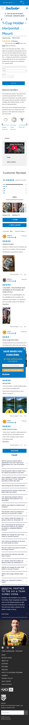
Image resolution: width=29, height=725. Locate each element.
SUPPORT (5, 664)
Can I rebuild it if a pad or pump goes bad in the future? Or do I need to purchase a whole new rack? (13, 479)
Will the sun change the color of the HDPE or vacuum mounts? (13, 535)
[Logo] (12, 8)
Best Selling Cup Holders (15, 13)
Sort (11, 231)
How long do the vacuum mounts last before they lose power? (13, 491)
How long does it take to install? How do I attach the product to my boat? (13, 471)
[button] (26, 8)
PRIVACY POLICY (7, 678)
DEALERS (5, 669)
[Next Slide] (25, 207)
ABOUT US (5, 661)
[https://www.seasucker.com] (5, 13)
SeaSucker (6, 38)
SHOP (3, 655)
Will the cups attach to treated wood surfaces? (13, 506)
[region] (15, 207)
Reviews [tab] (6, 215)
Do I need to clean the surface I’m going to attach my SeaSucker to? (12, 519)
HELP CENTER (6, 681)
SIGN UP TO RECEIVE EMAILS (13, 370)
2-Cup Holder (22, 125)
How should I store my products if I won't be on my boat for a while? (13, 512)
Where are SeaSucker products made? (12, 581)
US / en (23, 2)
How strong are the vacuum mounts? (13, 485)
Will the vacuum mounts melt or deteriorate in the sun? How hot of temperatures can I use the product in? (13, 463)
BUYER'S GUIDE (7, 658)
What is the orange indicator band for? (12, 574)
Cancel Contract (7, 684)
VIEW (14, 640)
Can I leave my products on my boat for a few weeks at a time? (13, 542)
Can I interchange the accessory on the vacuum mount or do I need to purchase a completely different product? (13, 527)
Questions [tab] (16, 215)
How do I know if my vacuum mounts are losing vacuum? (13, 548)
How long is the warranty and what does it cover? (13, 555)
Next (26, 18)
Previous (1, 18)
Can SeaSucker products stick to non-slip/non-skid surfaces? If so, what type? (12, 498)
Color (3, 68)
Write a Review (18, 225)
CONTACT (5, 675)
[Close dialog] (24, 349)
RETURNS (5, 666)
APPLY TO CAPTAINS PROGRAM (12, 672)
